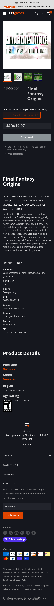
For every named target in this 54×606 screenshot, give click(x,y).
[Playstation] (15, 88)
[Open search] (36, 13)
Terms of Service (29, 589)
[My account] (42, 13)
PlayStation (9, 369)
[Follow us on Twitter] (11, 533)
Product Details (15, 153)
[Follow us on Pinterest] (22, 533)
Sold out (27, 137)
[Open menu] (4, 13)
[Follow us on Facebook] (5, 533)
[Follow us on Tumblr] (34, 533)
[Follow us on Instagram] (16, 533)
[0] (48, 13)
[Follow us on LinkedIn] (28, 533)
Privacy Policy (20, 580)
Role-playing (9, 379)
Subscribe (13, 515)
